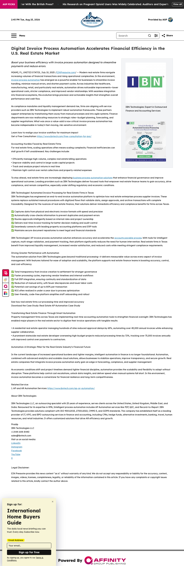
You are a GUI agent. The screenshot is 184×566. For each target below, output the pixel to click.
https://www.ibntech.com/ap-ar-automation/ (71, 388)
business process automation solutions (92, 177)
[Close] (52, 501)
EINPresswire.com (65, 72)
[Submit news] (6, 273)
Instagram (16, 447)
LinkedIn (15, 443)
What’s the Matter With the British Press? (27, 4)
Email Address (15, 540)
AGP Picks (9, 4)
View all (177, 4)
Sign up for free (29, 552)
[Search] (149, 36)
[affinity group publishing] (6, 286)
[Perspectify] (6, 279)
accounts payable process (128, 238)
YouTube (15, 454)
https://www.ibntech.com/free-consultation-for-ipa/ (64, 136)
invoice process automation (25, 80)
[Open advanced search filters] (156, 36)
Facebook (16, 450)
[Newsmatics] (6, 293)
